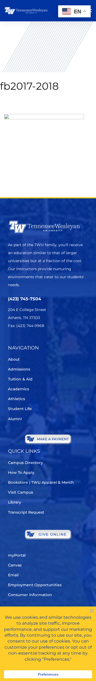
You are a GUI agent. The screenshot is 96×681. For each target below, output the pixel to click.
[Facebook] (26, 341)
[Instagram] (41, 341)
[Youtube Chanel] (56, 341)
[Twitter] (11, 341)
